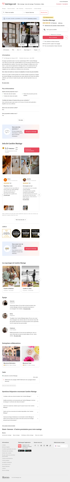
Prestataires (37, 4)
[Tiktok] (50, 445)
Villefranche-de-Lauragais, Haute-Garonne (54, 25)
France (58, 446)
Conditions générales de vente (9, 449)
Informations (6, 50)
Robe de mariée (11, 8)
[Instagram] (44, 445)
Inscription (65, 4)
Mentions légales (6, 447)
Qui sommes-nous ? (6, 464)
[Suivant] (39, 49)
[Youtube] (47, 445)
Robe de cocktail (39, 435)
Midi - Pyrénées (20, 8)
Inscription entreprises (7, 462)
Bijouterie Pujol (27, 363)
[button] (20, 132)
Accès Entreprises (64, 1)
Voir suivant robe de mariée (8, 425)
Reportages (27, 50)
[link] (11, 279)
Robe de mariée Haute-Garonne (9, 385)
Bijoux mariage (16, 435)
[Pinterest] (41, 445)
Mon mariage (21, 4)
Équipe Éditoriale (6, 466)
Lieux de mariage (29, 4)
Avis (19, 50)
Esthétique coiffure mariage (27, 435)
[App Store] (21, 451)
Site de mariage (5, 470)
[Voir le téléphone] (66, 37)
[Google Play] (28, 451)
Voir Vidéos (22, 44)
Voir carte (35, 377)
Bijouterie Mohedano (9, 363)
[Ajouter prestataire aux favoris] (37, 24)
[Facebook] (35, 445)
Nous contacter (53, 37)
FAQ (13, 50)
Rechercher (44, 12)
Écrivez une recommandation (29, 149)
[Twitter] (38, 445)
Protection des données (7, 451)
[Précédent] (2, 49)
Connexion (59, 4)
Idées (42, 4)
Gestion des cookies (6, 453)
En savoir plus (5, 83)
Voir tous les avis (20, 219)
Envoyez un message (31, 131)
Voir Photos (33, 44)
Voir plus (21, 120)
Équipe (36, 50)
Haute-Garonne (28, 8)
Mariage (4, 8)
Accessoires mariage (6, 435)
